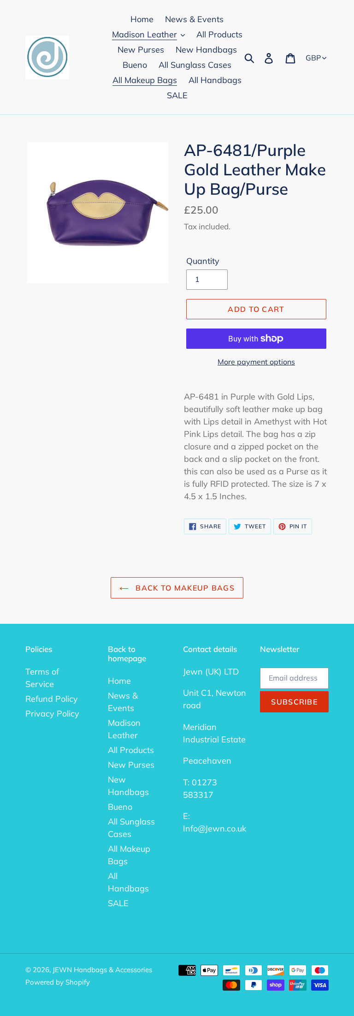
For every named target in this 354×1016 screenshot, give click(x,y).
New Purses (131, 764)
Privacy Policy (52, 713)
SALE (118, 903)
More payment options (256, 361)
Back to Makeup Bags (184, 587)
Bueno (120, 806)
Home (119, 680)
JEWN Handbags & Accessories (102, 969)
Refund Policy (51, 698)
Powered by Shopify (57, 982)
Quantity (202, 261)
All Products (131, 750)
